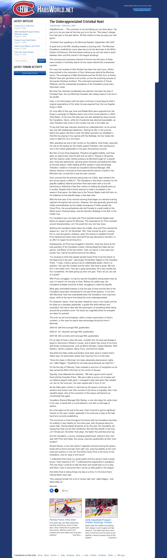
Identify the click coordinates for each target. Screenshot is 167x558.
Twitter (110, 555)
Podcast (93, 555)
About (46, 555)
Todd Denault (55, 25)
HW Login (121, 555)
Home (40, 555)
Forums (54, 555)
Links (86, 555)
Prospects (70, 555)
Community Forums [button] (142, 10)
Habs (63, 555)
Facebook (102, 555)
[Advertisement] (139, 34)
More (78, 555)
